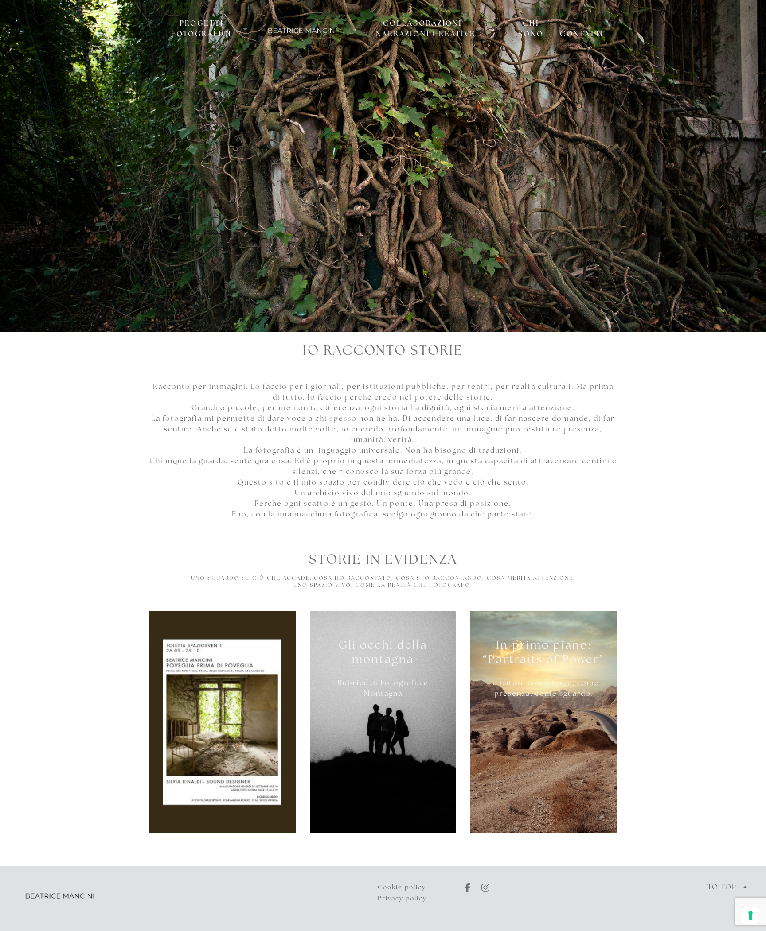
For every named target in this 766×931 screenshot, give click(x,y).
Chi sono (531, 29)
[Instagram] (485, 887)
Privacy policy (402, 899)
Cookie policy (402, 887)
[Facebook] (467, 887)
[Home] (302, 21)
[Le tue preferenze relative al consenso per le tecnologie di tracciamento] (750, 915)
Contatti (582, 34)
